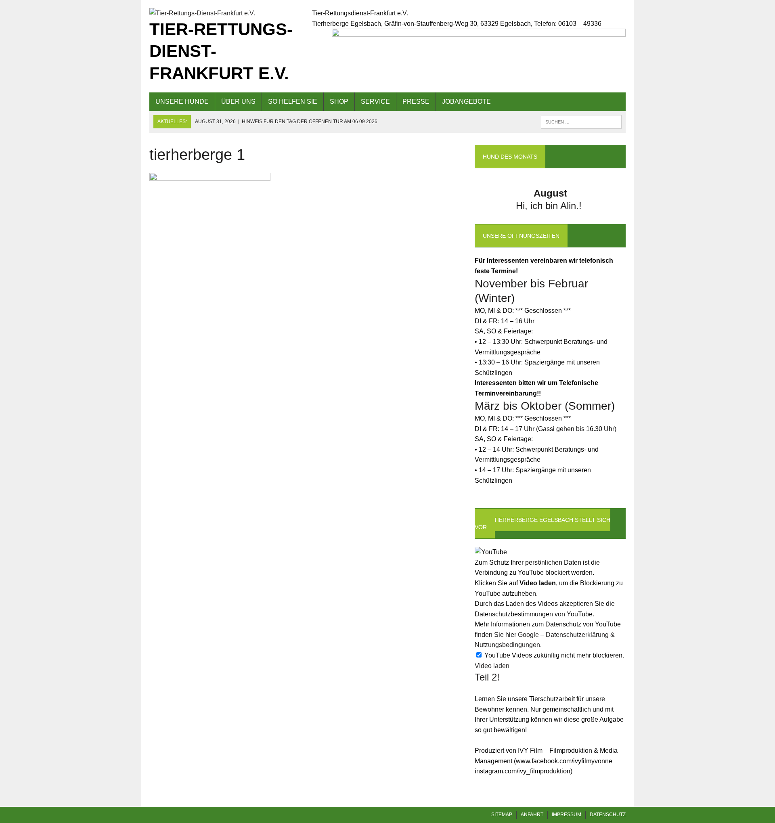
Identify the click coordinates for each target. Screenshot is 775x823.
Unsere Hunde (182, 101)
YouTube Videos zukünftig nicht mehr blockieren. (553, 655)
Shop (339, 101)
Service (375, 101)
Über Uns (238, 101)
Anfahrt (532, 814)
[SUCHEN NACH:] (581, 121)
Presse (415, 101)
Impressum (566, 814)
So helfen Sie (292, 101)
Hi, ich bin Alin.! (550, 205)
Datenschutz (608, 814)
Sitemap (501, 814)
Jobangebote (466, 101)
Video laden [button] (492, 665)
